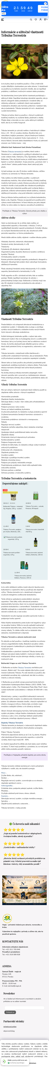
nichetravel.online (9, 1026)
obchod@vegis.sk (14, 986)
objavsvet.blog (9, 1031)
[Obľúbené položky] (36, 19)
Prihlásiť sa (10, 1012)
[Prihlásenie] (40, 19)
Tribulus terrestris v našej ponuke (13, 808)
